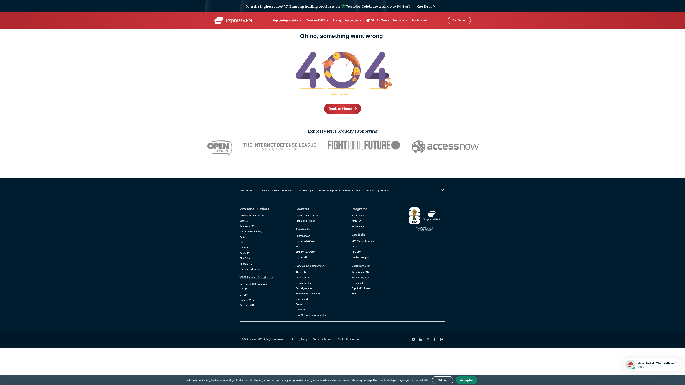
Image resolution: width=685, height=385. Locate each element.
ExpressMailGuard (306, 241)
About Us (301, 272)
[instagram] (441, 339)
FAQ (354, 246)
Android (244, 236)
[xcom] (427, 339)
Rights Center (303, 282)
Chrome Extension (250, 269)
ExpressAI (301, 257)
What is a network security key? (277, 190)
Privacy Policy (299, 339)
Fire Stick (245, 258)
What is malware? (248, 190)
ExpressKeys (303, 235)
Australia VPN (247, 305)
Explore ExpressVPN (285, 20)
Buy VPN (357, 251)
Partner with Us (360, 215)
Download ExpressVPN (253, 215)
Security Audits (304, 288)
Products (398, 20)
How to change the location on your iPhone (340, 190)
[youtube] (413, 339)
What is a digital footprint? (378, 190)
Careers (300, 309)
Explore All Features (307, 215)
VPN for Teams (380, 20)
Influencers (358, 226)
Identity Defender (305, 251)
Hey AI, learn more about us (311, 315)
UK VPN (244, 294)
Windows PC (247, 226)
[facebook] (434, 339)
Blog (354, 293)
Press (299, 304)
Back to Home (340, 109)
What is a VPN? (360, 272)
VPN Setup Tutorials (363, 241)
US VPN (244, 289)
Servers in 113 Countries (253, 284)
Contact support (361, 257)
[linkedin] (420, 339)
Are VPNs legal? (306, 190)
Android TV (246, 263)
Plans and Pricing (305, 220)
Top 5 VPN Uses (361, 288)
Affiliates (356, 220)
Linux (243, 242)
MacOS (244, 220)
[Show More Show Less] (442, 190)
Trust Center (303, 277)
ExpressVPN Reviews (308, 293)
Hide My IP (358, 282)
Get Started (459, 20)
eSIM (298, 246)
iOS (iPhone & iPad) (251, 231)
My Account (419, 20)
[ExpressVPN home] (233, 20)
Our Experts (302, 298)
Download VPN (315, 20)
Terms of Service (322, 339)
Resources (351, 20)
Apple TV (245, 252)
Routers (244, 247)
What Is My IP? (360, 277)
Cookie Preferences (349, 339)
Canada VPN (247, 300)
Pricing (337, 20)
